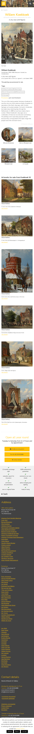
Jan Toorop (4, 613)
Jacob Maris (4, 539)
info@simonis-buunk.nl (8, 692)
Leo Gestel (4, 584)
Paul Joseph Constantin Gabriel (10, 528)
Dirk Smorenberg (6, 609)
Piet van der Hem (6, 588)
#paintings (18, 89)
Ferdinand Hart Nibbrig (7, 586)
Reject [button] (17, 731)
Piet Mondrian (5, 603)
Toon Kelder (4, 594)
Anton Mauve (5, 541)
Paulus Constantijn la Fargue (9, 535)
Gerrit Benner (5, 634)
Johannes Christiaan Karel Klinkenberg (12, 537)
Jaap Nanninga (5, 659)
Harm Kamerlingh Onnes (8, 605)
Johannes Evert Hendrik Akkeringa (11, 518)
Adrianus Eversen (6, 526)
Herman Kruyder (6, 596)
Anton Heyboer (5, 649)
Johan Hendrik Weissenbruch (9, 560)
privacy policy (20, 729)
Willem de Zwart (6, 621)
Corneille (4, 644)
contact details (17, 460)
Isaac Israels (5, 592)
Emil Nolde (4, 661)
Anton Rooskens (6, 665)
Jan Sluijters (4, 607)
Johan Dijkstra (5, 645)
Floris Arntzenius (6, 577)
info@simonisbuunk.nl (17, 449)
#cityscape (5, 95)
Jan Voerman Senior (7, 611)
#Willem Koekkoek (7, 89)
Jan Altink (4, 628)
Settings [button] (10, 731)
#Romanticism (20, 92)
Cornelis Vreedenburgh (8, 615)
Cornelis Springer (6, 554)
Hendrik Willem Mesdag (8, 543)
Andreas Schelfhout (7, 553)
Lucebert (3, 655)
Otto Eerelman (5, 524)
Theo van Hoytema (6, 590)
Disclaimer (4, 710)
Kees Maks (4, 599)
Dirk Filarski (4, 582)
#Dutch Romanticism (8, 92)
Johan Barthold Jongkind (8, 530)
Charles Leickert (6, 545)
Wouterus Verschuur (7, 558)
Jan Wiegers (4, 667)
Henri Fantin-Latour (7, 580)
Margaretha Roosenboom (8, 551)
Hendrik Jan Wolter (6, 619)
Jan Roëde (4, 663)
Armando (4, 632)
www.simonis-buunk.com (8, 717)
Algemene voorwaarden (8, 704)
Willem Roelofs (5, 549)
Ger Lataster (5, 653)
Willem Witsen (5, 617)
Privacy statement (6, 706)
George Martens (6, 601)
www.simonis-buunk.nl (8, 690)
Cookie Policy (5, 708)
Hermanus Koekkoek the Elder (10, 533)
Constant (4, 642)
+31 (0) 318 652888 (17, 454)
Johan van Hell (5, 647)
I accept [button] (24, 731)
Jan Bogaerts (5, 636)
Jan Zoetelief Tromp (7, 556)
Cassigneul (4, 640)
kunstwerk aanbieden (8, 698)
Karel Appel (4, 630)
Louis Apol (4, 520)
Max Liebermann (6, 598)
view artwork (4, 208)
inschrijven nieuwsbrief (8, 696)
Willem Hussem (5, 651)
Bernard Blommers (6, 522)
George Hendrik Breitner (8, 578)
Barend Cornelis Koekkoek (9, 532)
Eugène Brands (5, 638)
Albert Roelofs (5, 547)
